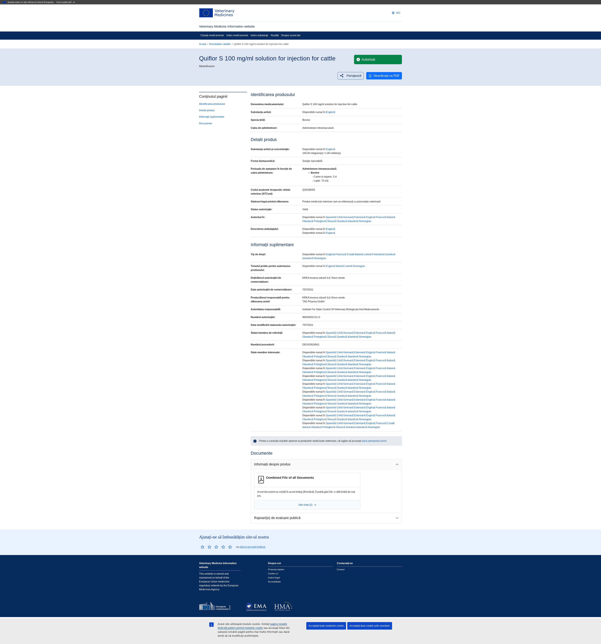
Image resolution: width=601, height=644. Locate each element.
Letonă (367, 254)
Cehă (339, 217)
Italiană (391, 217)
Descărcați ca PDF (387, 75)
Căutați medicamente (212, 35)
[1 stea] (202, 546)
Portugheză (320, 221)
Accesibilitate (274, 581)
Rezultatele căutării (220, 44)
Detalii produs (207, 110)
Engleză (330, 112)
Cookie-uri (273, 573)
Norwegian (365, 221)
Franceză (381, 217)
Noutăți (275, 35)
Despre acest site (290, 35)
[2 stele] (206, 546)
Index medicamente (237, 35)
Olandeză (307, 221)
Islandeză (353, 221)
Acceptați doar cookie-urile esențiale (369, 625)
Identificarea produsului (212, 104)
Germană (348, 217)
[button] (351, 75)
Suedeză (342, 221)
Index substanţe (259, 35)
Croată (350, 254)
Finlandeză (378, 254)
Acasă (202, 44)
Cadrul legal (274, 577)
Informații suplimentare (211, 116)
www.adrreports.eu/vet (374, 441)
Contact (340, 569)
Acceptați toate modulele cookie (326, 625)
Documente (205, 123)
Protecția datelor (276, 569)
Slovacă (331, 221)
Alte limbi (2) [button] (305, 504)
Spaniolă (331, 217)
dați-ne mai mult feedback (252, 546)
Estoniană (359, 217)
